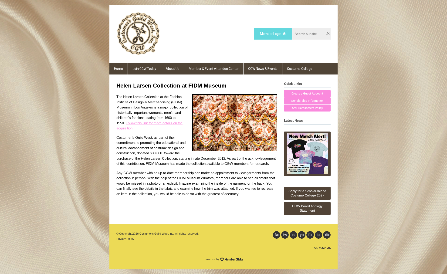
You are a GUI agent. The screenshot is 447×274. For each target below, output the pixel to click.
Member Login (270, 34)
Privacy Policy (125, 238)
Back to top (319, 248)
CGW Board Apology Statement (307, 208)
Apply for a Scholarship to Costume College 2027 (307, 193)
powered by (212, 259)
